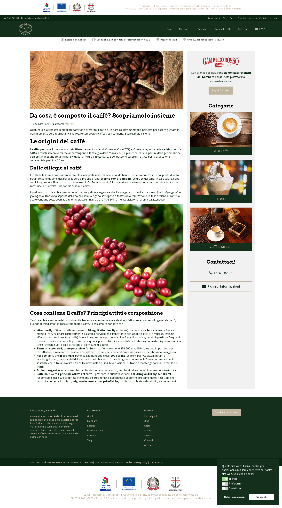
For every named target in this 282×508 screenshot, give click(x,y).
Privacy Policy (141, 462)
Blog (225, 18)
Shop (90, 440)
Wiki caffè (70, 123)
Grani (169, 29)
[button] (221, 273)
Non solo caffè (223, 29)
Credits (128, 462)
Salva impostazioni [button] (234, 497)
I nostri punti (214, 18)
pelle (148, 334)
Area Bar (243, 29)
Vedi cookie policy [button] (243, 474)
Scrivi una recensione (226, 412)
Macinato (184, 29)
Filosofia (242, 18)
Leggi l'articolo (221, 90)
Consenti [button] (261, 497)
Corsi (232, 18)
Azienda (253, 18)
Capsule (202, 29)
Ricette (221, 198)
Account (273, 18)
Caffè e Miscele (221, 246)
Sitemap (119, 462)
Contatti (263, 18)
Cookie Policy (156, 462)
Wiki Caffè (221, 151)
